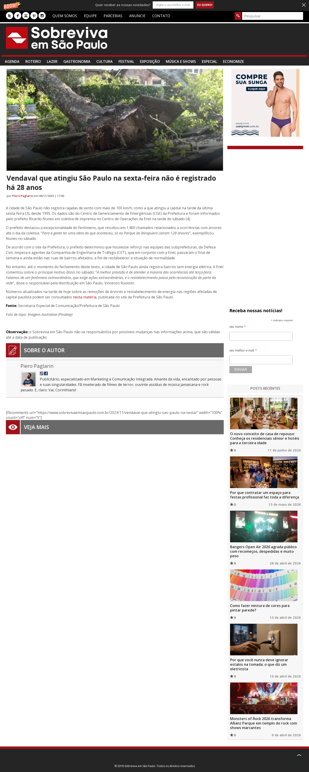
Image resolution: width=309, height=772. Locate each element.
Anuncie (137, 15)
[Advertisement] (220, 41)
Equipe (90, 15)
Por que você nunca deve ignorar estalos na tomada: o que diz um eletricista (259, 664)
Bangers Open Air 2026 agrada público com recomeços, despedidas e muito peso (263, 551)
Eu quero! (204, 5)
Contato (161, 15)
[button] (154, 5)
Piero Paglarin (22, 196)
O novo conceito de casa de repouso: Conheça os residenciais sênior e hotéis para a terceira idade (264, 438)
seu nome (237, 327)
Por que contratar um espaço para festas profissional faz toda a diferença (264, 495)
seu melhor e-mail (243, 351)
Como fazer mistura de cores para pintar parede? (260, 608)
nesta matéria (84, 297)
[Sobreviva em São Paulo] (56, 38)
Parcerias (113, 15)
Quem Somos (64, 15)
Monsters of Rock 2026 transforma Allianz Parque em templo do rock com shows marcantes (263, 723)
